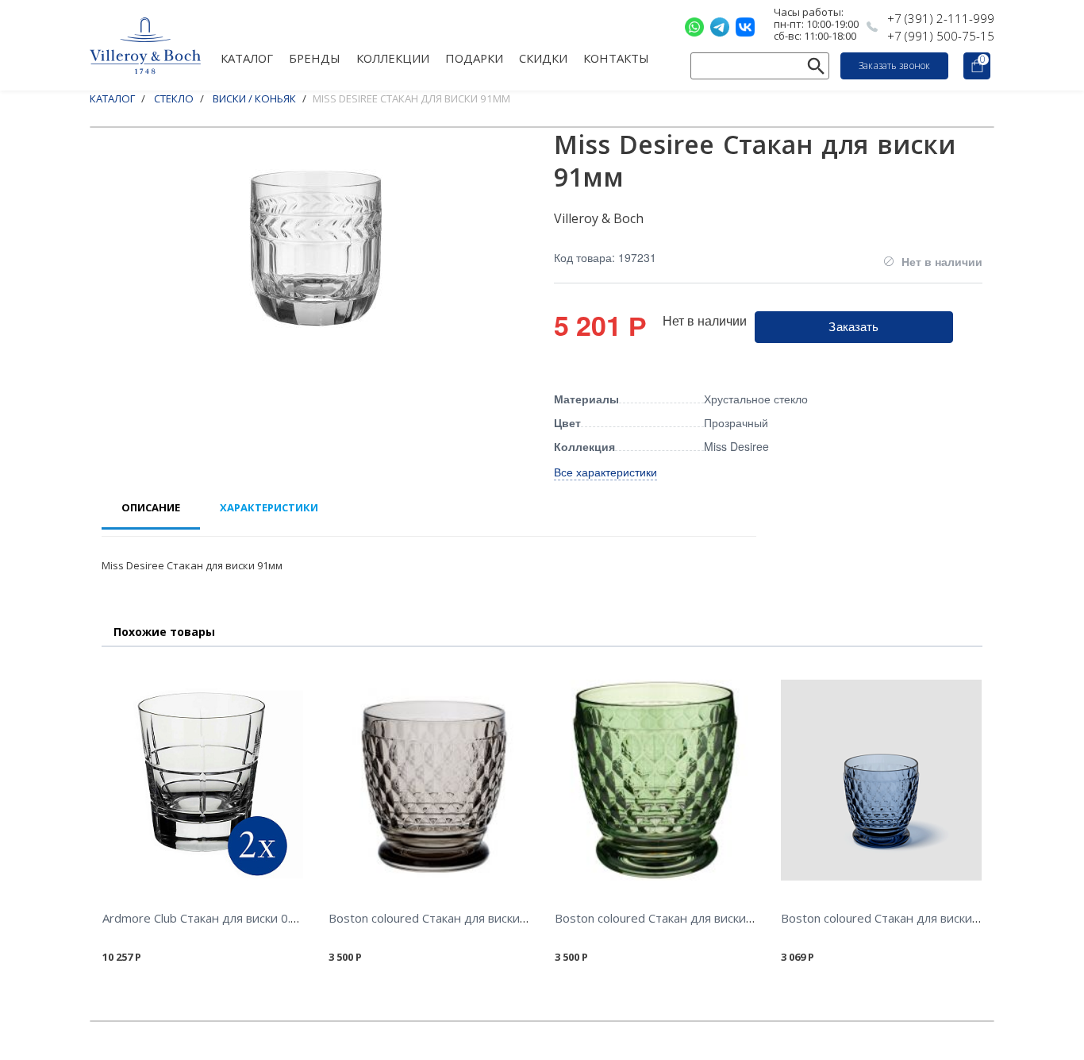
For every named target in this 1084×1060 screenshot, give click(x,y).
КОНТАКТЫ (616, 57)
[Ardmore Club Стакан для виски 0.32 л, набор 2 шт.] (202, 780)
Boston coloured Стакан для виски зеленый (677, 918)
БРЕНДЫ (314, 57)
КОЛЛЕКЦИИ (392, 57)
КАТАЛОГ (247, 57)
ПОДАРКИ (474, 57)
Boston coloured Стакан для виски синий (895, 918)
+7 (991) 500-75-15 (940, 36)
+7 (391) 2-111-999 (940, 18)
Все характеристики (605, 472)
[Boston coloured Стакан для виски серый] (429, 780)
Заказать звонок (894, 65)
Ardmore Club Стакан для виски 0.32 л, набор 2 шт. (245, 918)
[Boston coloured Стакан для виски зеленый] (655, 780)
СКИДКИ (543, 57)
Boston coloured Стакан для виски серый (444, 918)
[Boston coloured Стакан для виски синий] (881, 780)
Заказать (853, 326)
